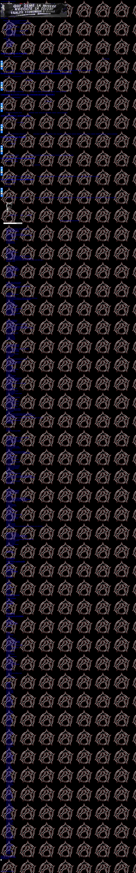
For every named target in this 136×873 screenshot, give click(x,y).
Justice (54, 133)
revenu (78, 176)
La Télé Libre (9, 460)
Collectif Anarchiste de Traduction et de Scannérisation (18, 299)
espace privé (9, 28)
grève (34, 70)
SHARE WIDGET (5, 858)
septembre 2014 (9, 784)
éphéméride (8, 652)
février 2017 (9, 752)
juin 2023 (8, 683)
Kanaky (36, 112)
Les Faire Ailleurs (10, 241)
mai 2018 (8, 737)
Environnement (8, 574)
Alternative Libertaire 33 (11, 320)
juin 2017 (8, 748)
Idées (17, 197)
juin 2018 (8, 736)
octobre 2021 (9, 702)
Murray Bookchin (10, 596)
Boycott (8, 566)
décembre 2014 (9, 780)
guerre (8, 583)
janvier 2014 (9, 793)
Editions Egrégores (10, 303)
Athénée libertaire (10, 322)
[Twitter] (68, 64)
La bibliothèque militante (11, 388)
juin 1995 (8, 853)
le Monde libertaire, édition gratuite (14, 308)
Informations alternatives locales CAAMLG (16, 383)
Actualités (8, 91)
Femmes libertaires (10, 653)
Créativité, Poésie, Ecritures (12, 647)
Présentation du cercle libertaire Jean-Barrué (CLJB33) (18, 23)
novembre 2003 (9, 844)
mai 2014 (8, 788)
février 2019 (9, 729)
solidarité (65, 70)
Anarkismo (8, 352)
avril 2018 (8, 738)
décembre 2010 (9, 835)
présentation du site (13, 215)
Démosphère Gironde (11, 371)
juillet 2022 (8, 693)
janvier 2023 (9, 688)
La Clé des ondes (10, 458)
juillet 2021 (8, 705)
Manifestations (20, 91)
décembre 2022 (9, 690)
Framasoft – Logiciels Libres (12, 379)
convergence (29, 70)
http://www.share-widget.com (7, 871)
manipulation (66, 197)
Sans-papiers (16, 155)
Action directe (36, 133)
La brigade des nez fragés (12, 239)
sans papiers (47, 155)
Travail (79, 70)
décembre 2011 (9, 820)
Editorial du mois (10, 651)
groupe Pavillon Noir (11, 330)
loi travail (8, 590)
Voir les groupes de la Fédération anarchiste (69, 220)
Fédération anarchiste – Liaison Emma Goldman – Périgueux (20, 327)
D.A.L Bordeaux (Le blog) (12, 369)
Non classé (8, 668)
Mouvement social (58, 70)
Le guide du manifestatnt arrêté (13, 287)
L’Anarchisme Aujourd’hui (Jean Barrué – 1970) (17, 30)
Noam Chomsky (10, 43)
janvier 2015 (9, 779)
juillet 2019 (8, 723)
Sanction (88, 133)
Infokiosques (9, 284)
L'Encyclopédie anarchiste (12, 305)
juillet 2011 (8, 826)
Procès (69, 133)
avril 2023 (8, 686)
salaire (82, 176)
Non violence (60, 133)
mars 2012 (8, 816)
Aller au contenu (4, 18)
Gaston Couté (9, 44)
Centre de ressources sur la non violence (15, 233)
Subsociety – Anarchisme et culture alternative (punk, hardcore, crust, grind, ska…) (24, 259)
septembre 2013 (9, 797)
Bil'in (7, 232)
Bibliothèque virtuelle (11, 296)
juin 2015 (8, 773)
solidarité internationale (101, 133)
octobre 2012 (9, 808)
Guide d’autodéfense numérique (13, 283)
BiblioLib (8, 295)
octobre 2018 (9, 734)
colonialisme (31, 112)
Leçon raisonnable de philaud (12, 664)
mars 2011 (8, 831)
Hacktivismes (9, 381)
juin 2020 (8, 715)
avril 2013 (8, 801)
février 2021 (9, 710)
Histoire (8, 655)
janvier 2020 (9, 719)
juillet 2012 (8, 811)
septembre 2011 (9, 824)
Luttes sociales (50, 70)
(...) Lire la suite (105, 58)
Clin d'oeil (8, 646)
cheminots (23, 70)
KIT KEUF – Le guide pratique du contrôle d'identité (18, 286)
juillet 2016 (8, 760)
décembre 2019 (9, 720)
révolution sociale (9, 617)
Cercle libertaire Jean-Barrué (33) (8, 1)
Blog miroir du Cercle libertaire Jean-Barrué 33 (16, 324)
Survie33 (8, 419)
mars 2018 (8, 739)
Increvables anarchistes (11, 304)
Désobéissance (49, 133)
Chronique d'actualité (11, 639)
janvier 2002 (9, 845)
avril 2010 (8, 843)
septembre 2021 (9, 704)
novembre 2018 (9, 733)
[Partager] (68, 68)
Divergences (9, 374)
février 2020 (9, 718)
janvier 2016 (9, 768)
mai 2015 (8, 774)
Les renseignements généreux (12, 401)
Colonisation (43, 133)
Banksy (8, 249)
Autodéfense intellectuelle (15, 561)
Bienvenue (29, 215)
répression (74, 133)
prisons (7, 607)
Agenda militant (9, 634)
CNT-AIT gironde (10, 325)
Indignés (40, 91)
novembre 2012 (9, 807)
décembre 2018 (9, 732)
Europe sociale (34, 91)
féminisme (9, 577)
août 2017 (8, 747)
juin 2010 (8, 840)
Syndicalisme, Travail (72, 70)
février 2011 (9, 833)
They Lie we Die (10, 483)
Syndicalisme (9, 46)
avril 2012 (8, 815)
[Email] (68, 66)
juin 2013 (8, 799)
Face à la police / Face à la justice (13, 282)
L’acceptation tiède (10, 42)
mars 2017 (8, 751)
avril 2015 (8, 775)
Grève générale (8, 581)
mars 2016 (8, 765)
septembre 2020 (9, 713)
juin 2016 (8, 761)
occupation (51, 176)
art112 (7, 248)
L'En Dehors (9, 508)
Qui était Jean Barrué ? (11, 24)
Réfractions (8, 412)
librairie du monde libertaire (12, 309)
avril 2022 (8, 696)
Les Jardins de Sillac (10, 242)
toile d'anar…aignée (10, 261)
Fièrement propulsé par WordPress (8, 857)
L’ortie (7, 37)
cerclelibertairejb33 (17, 56)
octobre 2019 (9, 722)
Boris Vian (8, 39)
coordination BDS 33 (11, 364)
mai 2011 (8, 829)
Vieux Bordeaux (58, 155)
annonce (8, 636)
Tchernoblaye (9, 276)
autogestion (9, 563)
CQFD (7, 365)
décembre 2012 (9, 806)
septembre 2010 (9, 839)
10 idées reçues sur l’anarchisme (13, 35)
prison (7, 606)
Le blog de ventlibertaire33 (12, 332)
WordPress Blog (10, 422)
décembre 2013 (9, 794)
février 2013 (9, 803)
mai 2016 (8, 762)
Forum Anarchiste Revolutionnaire (14, 378)
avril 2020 (8, 716)
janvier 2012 (9, 819)
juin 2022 (8, 695)
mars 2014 (8, 791)
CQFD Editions (9, 300)
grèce (7, 578)
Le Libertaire (9, 512)
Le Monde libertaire (10, 392)
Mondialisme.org (10, 312)
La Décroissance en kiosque (12, 270)
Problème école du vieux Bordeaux (13, 137)
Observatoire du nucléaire (12, 275)
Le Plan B (8, 396)
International (14, 91)
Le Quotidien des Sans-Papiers (13, 397)
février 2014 (9, 792)
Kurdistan (8, 586)
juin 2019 (8, 724)
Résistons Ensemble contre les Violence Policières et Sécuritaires (20, 415)
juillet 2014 (8, 785)
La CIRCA (8, 240)
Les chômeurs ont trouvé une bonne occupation (18, 158)
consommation (45, 197)
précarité (60, 176)
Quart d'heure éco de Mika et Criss (14, 673)
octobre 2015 (9, 771)
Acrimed (8, 347)
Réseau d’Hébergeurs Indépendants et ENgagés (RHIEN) (19, 258)
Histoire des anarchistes (11, 656)
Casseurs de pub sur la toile (12, 267)
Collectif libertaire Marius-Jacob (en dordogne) (16, 326)
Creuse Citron (9, 367)
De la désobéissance (10, 236)
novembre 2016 (9, 756)
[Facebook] (68, 62)
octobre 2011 (9, 822)
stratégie (92, 197)
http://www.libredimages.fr (12, 252)
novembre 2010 (9, 837)
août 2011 (8, 825)
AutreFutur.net (9, 356)
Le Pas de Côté (9, 271)
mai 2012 (8, 814)
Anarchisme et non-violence (12, 230)
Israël (7, 584)
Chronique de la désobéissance (13, 641)
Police (55, 176)
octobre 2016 (9, 757)
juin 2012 (8, 812)
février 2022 (9, 699)
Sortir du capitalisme (10, 314)
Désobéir (8, 237)
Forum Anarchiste (10, 376)
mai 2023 (8, 684)
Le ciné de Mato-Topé (11, 662)
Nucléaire (9, 600)
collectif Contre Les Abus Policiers (14, 361)
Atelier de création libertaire (12, 294)
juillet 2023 (8, 682)
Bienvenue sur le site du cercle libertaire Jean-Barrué (15, 20)
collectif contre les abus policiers (13, 362)
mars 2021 (8, 709)
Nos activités (9, 670)
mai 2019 (8, 725)
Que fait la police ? (10, 472)
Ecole (27, 155)
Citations (5, 38)
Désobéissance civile (11, 648)
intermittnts (44, 70)
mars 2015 (8, 776)
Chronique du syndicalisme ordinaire (14, 645)
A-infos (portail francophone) (12, 344)
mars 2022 (8, 697)
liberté (8, 588)
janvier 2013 (9, 805)
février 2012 (9, 817)
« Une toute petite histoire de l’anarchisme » (16, 34)
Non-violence (9, 669)
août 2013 (8, 798)
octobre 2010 (9, 838)
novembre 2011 (9, 821)
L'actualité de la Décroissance (12, 269)
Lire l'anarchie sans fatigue (12, 310)
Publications (9, 671)
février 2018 (9, 741)
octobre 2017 (9, 745)
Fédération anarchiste (11, 375)
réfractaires (8, 611)
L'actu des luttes (9, 661)
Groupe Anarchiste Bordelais (12, 329)
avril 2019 (8, 727)
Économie (9, 626)
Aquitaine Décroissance (11, 266)
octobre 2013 (9, 796)
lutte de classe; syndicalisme (45, 112)
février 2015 (9, 778)
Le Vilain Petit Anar (10, 254)
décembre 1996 (9, 851)
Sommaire (12, 70)
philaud (14, 118)
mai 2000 (8, 847)
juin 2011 (8, 828)
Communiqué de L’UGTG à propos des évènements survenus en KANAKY (28, 94)
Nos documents (6, 29)
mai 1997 (8, 849)
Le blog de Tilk (9, 253)
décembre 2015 (9, 769)
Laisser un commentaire (87, 70)
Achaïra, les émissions (11, 33)
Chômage (46, 176)
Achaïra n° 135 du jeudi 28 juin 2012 (14, 53)
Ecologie (8, 650)
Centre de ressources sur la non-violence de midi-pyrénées (19, 235)
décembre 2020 (9, 711)
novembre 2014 (9, 782)
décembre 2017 (9, 742)
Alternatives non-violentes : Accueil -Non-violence (17, 228)
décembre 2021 (9, 700)
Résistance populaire (81, 133)
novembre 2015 (9, 770)
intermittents (38, 70)
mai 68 (8, 593)
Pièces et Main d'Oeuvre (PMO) (13, 313)
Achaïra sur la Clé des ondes (12, 346)
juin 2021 (8, 706)
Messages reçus (22, 133)
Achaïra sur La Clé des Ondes (13, 26)
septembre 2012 (9, 810)
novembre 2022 (9, 691)
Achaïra (7, 70)
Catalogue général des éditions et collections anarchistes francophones (21, 298)
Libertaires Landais (10, 336)
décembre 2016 (9, 755)
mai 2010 (8, 842)
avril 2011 (8, 830)
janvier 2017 (9, 753)
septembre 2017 (9, 746)
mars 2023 (8, 687)
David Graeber (12, 571)
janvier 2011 (9, 834)
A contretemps (9, 293)
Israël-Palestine (15, 133)
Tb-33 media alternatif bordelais (13, 420)
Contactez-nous (9, 25)
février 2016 (9, 766)
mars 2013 (8, 802)
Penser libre (8, 407)
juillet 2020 (8, 714)
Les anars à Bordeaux (11, 32)
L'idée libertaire (9, 307)
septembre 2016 (9, 759)
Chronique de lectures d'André (13, 642)
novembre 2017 (9, 743)
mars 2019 (8, 728)
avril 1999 (8, 848)
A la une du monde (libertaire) (13, 21)
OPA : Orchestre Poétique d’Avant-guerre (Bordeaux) (18, 256)
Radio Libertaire (10, 411)
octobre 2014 (9, 783)
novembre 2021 (9, 701)
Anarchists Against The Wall (12, 231)
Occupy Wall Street (10, 601)
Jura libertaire (9, 384)
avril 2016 (8, 764)
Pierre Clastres (9, 41)
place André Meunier (39, 155)
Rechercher (6, 221)
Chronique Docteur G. (11, 643)
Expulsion (31, 155)
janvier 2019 (9, 730)
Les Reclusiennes (10, 587)
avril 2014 (8, 789)
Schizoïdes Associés (10, 338)
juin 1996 (8, 852)
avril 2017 (8, 750)
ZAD (7, 625)
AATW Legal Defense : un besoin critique (16, 116)
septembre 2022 (9, 692)
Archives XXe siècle (15, 176)
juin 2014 (8, 787)
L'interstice (8, 455)
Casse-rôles (8, 567)
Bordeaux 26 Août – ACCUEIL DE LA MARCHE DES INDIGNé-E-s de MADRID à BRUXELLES (36, 73)
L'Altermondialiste (10, 454)
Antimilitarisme (9, 637)
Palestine (66, 133)
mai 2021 (8, 707)
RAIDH (8, 474)
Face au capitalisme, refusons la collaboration (17, 179)
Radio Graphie (17, 257)
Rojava (8, 610)
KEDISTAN (9, 331)
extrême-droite (8, 575)
